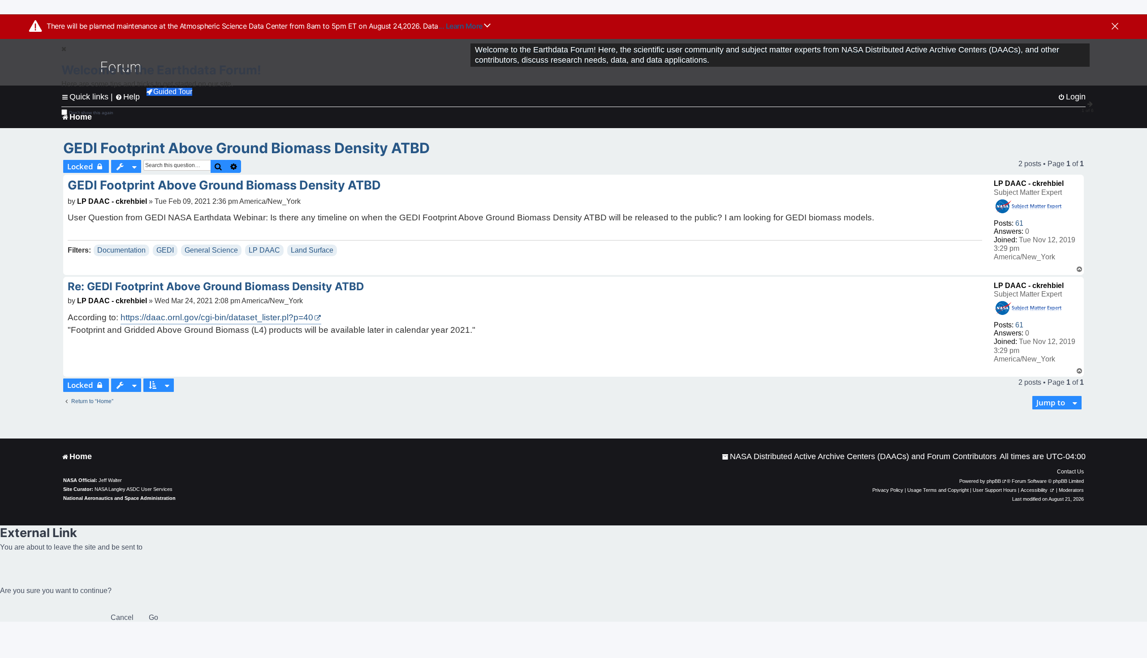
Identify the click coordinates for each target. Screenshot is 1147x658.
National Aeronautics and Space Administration (119, 498)
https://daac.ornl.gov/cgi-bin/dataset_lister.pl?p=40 (217, 317)
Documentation (121, 250)
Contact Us (1070, 472)
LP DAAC (264, 250)
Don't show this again (91, 112)
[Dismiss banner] (1115, 26)
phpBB (994, 481)
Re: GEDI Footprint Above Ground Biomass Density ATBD (216, 286)
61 (1019, 223)
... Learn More (461, 26)
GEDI (165, 250)
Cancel (122, 617)
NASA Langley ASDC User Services (133, 489)
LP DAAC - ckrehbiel (1029, 183)
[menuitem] (859, 456)
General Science (211, 250)
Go (153, 617)
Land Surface (312, 250)
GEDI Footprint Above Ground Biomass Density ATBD (246, 148)
